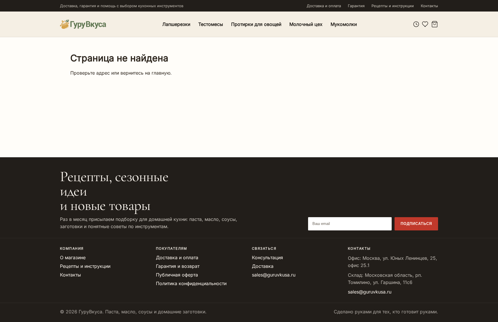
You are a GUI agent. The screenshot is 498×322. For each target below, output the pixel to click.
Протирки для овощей (256, 24)
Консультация (267, 257)
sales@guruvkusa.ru (273, 275)
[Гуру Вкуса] (83, 24)
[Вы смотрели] (416, 24)
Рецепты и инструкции (392, 5)
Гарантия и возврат (177, 266)
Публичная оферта (177, 275)
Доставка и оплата (324, 5)
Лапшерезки (176, 24)
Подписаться (416, 223)
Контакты (429, 5)
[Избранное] (425, 24)
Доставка (262, 266)
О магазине (73, 257)
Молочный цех (305, 24)
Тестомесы (210, 24)
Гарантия (356, 5)
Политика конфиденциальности (191, 283)
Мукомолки (344, 24)
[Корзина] (434, 24)
